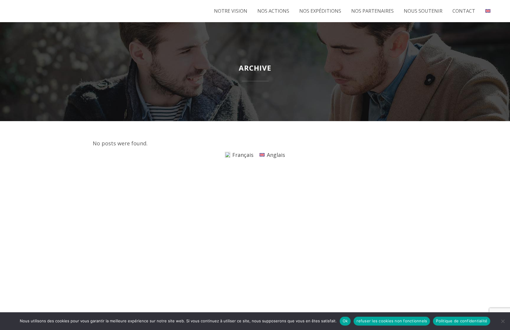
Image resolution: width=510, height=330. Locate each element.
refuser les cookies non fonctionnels (392, 320)
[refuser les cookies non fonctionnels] (503, 321)
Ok (345, 320)
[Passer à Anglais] (488, 11)
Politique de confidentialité (461, 320)
